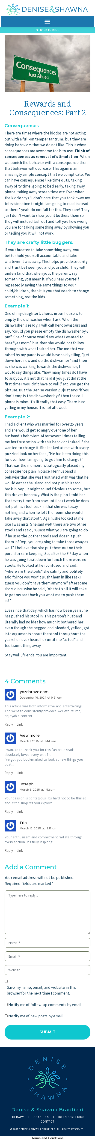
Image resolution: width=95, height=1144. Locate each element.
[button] (47, 21)
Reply (9, 724)
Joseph (26, 784)
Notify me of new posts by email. (35, 1016)
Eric (23, 822)
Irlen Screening (71, 1117)
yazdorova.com (34, 691)
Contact (47, 1121)
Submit (47, 1032)
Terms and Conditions (47, 1138)
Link (20, 724)
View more (30, 735)
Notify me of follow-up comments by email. (45, 1004)
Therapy (17, 1117)
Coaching (41, 1117)
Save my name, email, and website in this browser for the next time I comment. (41, 990)
